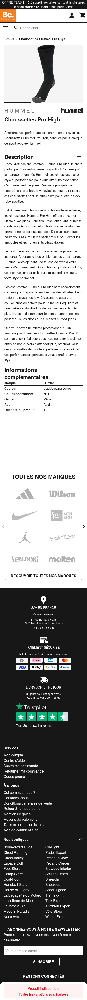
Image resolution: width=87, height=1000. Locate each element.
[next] (84, 526)
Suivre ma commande (21, 765)
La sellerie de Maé (18, 900)
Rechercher (29, 27)
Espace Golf (13, 863)
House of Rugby (16, 889)
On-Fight (52, 847)
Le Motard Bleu (16, 905)
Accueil (9, 39)
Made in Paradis (16, 911)
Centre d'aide (14, 760)
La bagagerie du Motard (22, 895)
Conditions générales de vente (28, 803)
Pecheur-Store (56, 857)
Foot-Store (12, 868)
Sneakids (52, 884)
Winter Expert (56, 916)
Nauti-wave (13, 916)
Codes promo (14, 776)
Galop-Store (13, 873)
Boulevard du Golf (18, 847)
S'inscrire (43, 961)
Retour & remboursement (23, 808)
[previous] (3, 526)
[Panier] (82, 15)
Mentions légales (17, 813)
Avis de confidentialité (21, 829)
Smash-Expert (56, 873)
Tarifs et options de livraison (26, 824)
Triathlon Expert (57, 905)
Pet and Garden (57, 863)
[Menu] (5, 28)
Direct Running (15, 852)
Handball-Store (16, 884)
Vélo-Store (53, 911)
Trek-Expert (54, 900)
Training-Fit (54, 895)
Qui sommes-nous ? (19, 792)
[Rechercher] (16, 28)
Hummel (19, 110)
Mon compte (13, 755)
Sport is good (55, 889)
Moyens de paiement (20, 819)
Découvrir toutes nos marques (43, 575)
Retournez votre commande (43, 697)
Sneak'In (52, 879)
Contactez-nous (43, 614)
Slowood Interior (58, 868)
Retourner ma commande (24, 771)
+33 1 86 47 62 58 (44, 628)
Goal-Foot (11, 879)
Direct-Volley (14, 857)
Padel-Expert (55, 852)
